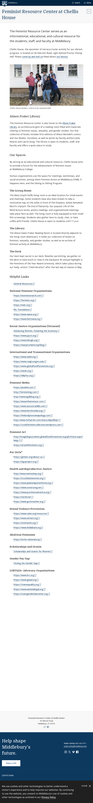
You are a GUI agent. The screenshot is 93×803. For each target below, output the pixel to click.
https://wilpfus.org (23, 375)
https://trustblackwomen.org (28, 478)
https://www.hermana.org (27, 318)
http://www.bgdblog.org (26, 396)
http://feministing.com (25, 392)
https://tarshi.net (22, 496)
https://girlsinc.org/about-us (28, 456)
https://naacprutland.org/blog (29, 344)
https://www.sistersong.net (27, 487)
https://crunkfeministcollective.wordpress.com (37, 424)
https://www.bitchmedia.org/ (28, 410)
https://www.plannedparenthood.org (32, 482)
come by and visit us (32, 56)
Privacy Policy (48, 797)
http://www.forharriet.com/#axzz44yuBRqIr (36, 419)
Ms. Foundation (21, 309)
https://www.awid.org (25, 356)
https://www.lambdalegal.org (28, 589)
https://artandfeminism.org (28, 445)
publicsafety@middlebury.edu (75, 746)
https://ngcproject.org (25, 461)
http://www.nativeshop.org (27, 473)
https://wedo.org (22, 370)
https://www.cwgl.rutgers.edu (29, 361)
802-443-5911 (81, 743)
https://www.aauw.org (25, 314)
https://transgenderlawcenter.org (31, 593)
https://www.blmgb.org (25, 340)
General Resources (23, 283)
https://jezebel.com (23, 387)
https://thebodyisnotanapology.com (32, 415)
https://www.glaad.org (25, 579)
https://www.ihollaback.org (27, 527)
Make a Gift (11, 763)
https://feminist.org (24, 300)
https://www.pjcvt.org (25, 335)
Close (84, 786)
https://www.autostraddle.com (29, 406)
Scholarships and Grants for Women (32, 551)
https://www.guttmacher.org (28, 501)
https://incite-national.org (27, 539)
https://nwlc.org (22, 304)
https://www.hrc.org (24, 575)
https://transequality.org (26, 584)
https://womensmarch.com (27, 295)
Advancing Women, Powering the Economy (35, 330)
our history (62, 56)
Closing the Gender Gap (26, 563)
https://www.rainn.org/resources (30, 513)
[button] (76, 3)
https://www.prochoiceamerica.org (31, 492)
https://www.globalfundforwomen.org (33, 366)
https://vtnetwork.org (25, 522)
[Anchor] (42, 116)
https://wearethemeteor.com (28, 401)
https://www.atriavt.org (26, 518)
